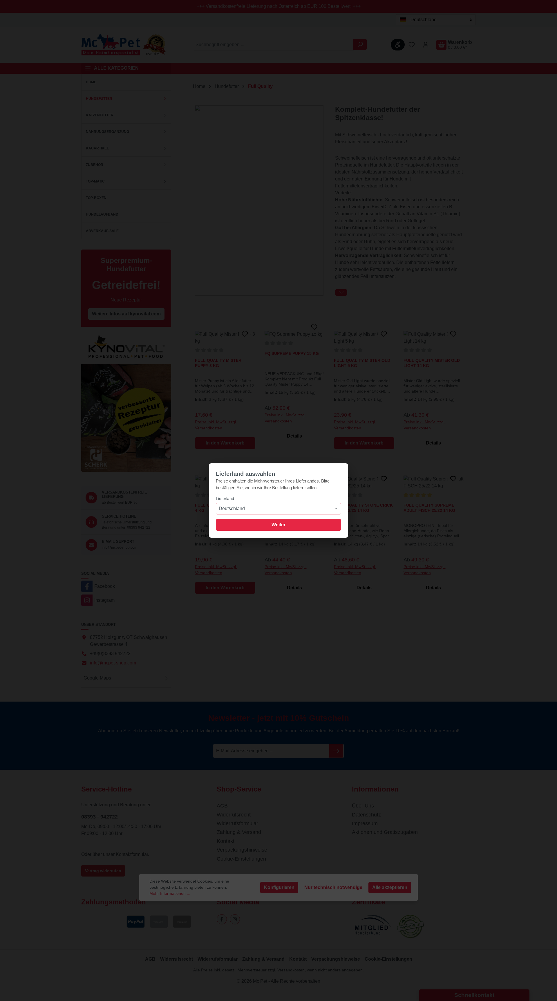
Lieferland (225, 498)
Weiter (278, 524)
